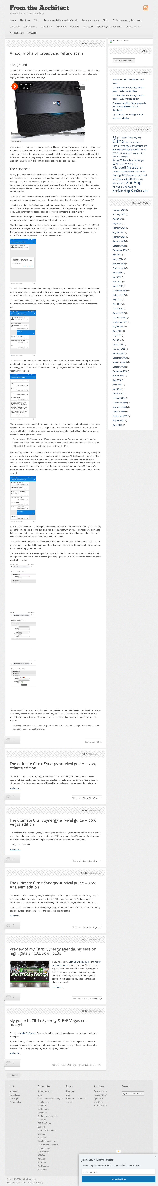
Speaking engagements (48, 1141)
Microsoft (42, 1134)
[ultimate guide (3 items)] (120, 179)
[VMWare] (32, 33)
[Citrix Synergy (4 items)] (121, 146)
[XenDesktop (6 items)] (121, 190)
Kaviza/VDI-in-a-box (47, 1130)
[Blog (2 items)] (139, 138)
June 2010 (117, 385)
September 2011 (120, 322)
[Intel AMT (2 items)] (116, 157)
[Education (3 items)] (130, 149)
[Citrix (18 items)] (119, 141)
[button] (118, 1160)
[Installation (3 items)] (138, 153)
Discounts (42, 1120)
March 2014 (118, 259)
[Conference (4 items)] (137, 146)
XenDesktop (43, 1166)
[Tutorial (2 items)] (144, 175)
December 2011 (120, 317)
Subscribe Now (118, 1179)
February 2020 (119, 210)
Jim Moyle (14, 1098)
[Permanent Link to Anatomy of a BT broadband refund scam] (46, 53)
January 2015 (119, 241)
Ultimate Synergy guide (79, 962)
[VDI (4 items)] (131, 178)
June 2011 (117, 331)
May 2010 (117, 389)
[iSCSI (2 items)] (123, 157)
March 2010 (118, 394)
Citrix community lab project (50, 1098)
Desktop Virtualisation (47, 1116)
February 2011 (119, 349)
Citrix (40, 1095)
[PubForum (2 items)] (140, 171)
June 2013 (117, 273)
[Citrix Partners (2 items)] (135, 142)
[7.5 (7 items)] (115, 137)
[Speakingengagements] (109, 26)
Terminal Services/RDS (48, 1144)
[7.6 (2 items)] (118, 138)
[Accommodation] (90, 20)
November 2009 (120, 407)
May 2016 (117, 223)
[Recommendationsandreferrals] (61, 20)
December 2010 (120, 358)
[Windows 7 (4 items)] (119, 183)
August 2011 (118, 326)
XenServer (42, 1169)
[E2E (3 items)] (114, 149)
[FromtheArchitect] (39, 7)
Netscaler (42, 1137)
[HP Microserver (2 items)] (126, 153)
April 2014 (117, 255)
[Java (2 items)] (126, 157)
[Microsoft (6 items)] (119, 167)
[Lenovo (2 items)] (122, 164)
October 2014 (119, 246)
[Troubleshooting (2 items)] (133, 175)
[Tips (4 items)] (124, 175)
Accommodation (45, 1091)
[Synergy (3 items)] (117, 175)
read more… (15, 788)
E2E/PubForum (44, 1123)
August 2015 (118, 232)
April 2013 (117, 282)
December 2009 (120, 403)
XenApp (41, 1159)
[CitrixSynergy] (95, 798)
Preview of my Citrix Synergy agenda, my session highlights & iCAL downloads (129, 106)
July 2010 (117, 380)
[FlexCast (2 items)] (142, 150)
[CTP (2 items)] (145, 146)
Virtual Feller (15, 1102)
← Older (13, 1075)
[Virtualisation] (17, 33)
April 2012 (117, 304)
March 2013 (118, 286)
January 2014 (119, 264)
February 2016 (119, 228)
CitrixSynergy (44, 1102)
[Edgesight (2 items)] (121, 150)
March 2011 (118, 344)
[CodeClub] (15, 26)
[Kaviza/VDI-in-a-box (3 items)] (123, 160)
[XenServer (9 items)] (139, 191)
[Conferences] (30, 26)
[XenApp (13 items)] (134, 182)
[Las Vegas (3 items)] (139, 160)
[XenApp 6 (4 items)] (118, 186)
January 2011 (119, 353)
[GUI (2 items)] (118, 153)
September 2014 (120, 250)
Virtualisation (43, 1152)
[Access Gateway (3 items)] (128, 137)
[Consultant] (46, 26)
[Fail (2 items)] (137, 150)
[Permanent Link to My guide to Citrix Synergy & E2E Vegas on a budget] (49, 1023)
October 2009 (119, 411)
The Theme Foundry (34, 1183)
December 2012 (120, 290)
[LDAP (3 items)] (115, 164)
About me (70, 1091)
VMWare (41, 1155)
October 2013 (119, 268)
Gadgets (41, 1127)
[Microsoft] (88, 26)
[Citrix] (37, 20)
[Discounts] (61, 26)
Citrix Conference (28, 1033)
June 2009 (117, 425)
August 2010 (118, 376)
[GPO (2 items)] (114, 153)
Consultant (42, 1113)
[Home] (13, 20)
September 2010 (120, 371)
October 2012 (119, 295)
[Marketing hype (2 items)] (131, 164)
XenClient (42, 1162)
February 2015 (119, 237)
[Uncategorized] (133, 26)
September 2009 (120, 416)
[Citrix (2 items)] (127, 142)
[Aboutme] (25, 20)
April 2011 (117, 340)
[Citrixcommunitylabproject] (128, 20)
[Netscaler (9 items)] (135, 167)
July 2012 (117, 299)
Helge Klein (15, 1095)
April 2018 (117, 219)
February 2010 (119, 398)
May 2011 (117, 335)
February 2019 (119, 214)
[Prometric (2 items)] (132, 171)
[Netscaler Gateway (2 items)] (120, 171)
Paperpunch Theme (14, 1183)
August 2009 (118, 420)
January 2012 (119, 313)
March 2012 (118, 308)
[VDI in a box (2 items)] (138, 179)
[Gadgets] (74, 26)
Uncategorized (44, 1148)
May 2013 (117, 277)
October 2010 (119, 367)
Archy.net (14, 1091)
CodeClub (42, 1105)
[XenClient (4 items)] (130, 186)
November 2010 (120, 362)
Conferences (43, 1109)
